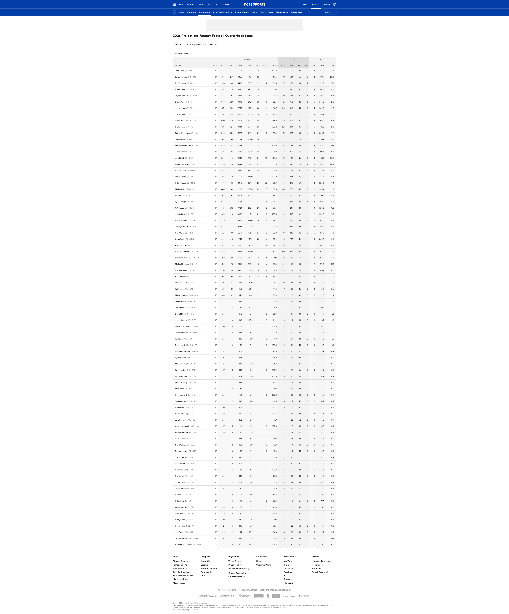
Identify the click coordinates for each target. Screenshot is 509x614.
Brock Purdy (180, 102)
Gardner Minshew (182, 351)
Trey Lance (179, 476)
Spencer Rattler (181, 401)
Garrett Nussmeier (183, 426)
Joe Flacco (179, 532)
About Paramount (209, 568)
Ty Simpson (180, 289)
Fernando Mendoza (183, 258)
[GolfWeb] (304, 595)
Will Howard (180, 507)
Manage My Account (321, 561)
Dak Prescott (180, 83)
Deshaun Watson (182, 251)
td (257, 65)
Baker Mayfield (181, 164)
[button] (174, 4)
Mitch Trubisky (181, 382)
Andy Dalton (180, 414)
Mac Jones (179, 389)
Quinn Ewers (180, 301)
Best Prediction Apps (183, 575)
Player (178, 65)
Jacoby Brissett (181, 227)
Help (258, 561)
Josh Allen (179, 71)
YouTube (288, 561)
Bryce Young (180, 220)
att (222, 65)
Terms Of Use (235, 561)
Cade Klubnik (180, 513)
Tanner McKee (181, 376)
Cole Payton (180, 463)
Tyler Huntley (180, 370)
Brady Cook (180, 520)
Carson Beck (180, 470)
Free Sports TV (180, 568)
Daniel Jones (180, 170)
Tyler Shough (180, 202)
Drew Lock (179, 407)
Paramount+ (206, 572)
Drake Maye (180, 127)
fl (313, 65)
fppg (331, 65)
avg (298, 65)
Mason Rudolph (181, 364)
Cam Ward (179, 233)
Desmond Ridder (182, 345)
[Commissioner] (261, 595)
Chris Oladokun (181, 439)
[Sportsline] (227, 595)
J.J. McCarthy (180, 482)
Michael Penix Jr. (182, 264)
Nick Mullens (180, 445)
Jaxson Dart (180, 139)
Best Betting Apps (181, 572)
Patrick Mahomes (182, 133)
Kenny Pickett (181, 526)
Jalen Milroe (180, 488)
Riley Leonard (181, 395)
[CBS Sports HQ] (249, 590)
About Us (205, 561)
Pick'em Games (180, 561)
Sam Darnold (180, 177)
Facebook (288, 572)
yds (239, 65)
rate (273, 65)
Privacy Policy (235, 565)
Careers (204, 565)
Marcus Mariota (181, 295)
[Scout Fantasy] (289, 595)
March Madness (180, 579)
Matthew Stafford (182, 145)
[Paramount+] (244, 595)
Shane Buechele (182, 326)
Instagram (288, 568)
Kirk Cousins (180, 276)
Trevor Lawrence (182, 89)
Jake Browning (181, 420)
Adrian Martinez (182, 432)
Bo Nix (178, 195)
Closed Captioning (237, 573)
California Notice (236, 576)
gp (214, 65)
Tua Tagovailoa (181, 270)
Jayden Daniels (181, 96)
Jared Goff (179, 158)
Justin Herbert (181, 152)
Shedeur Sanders (182, 283)
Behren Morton (181, 451)
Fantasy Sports (180, 565)
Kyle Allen (179, 501)
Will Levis (179, 339)
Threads (287, 579)
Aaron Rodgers (181, 245)
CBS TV (204, 575)
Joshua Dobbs (181, 320)
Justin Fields (180, 457)
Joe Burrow (180, 114)
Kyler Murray (180, 183)
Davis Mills (179, 314)
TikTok (287, 565)
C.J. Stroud (179, 208)
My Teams (316, 568)
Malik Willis (180, 189)
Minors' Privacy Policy (238, 568)
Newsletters (317, 565)
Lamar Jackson (181, 77)
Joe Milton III (180, 308)
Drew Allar (179, 495)
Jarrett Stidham (181, 333)
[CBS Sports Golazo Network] (275, 589)
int (264, 65)
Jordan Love (180, 214)
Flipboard (288, 583)
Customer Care (263, 565)
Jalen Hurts (180, 108)
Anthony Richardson (183, 545)
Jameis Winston (181, 538)
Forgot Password (320, 572)
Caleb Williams (181, 121)
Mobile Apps (179, 583)
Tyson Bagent (180, 357)
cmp (230, 65)
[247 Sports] (208, 595)
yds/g (248, 65)
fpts (321, 65)
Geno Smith (180, 239)
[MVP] (276, 595)
